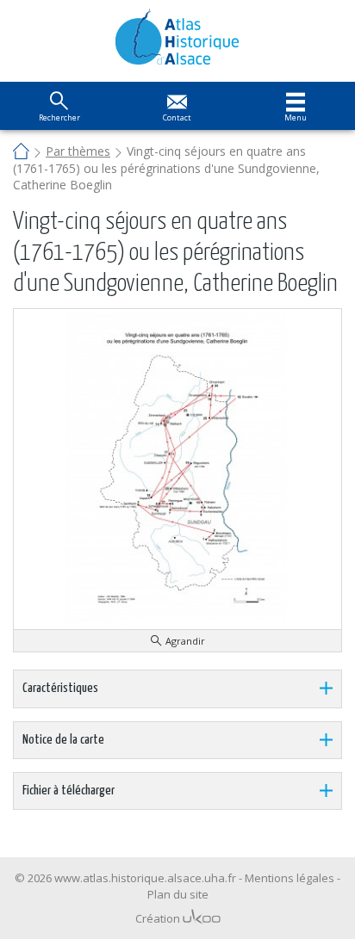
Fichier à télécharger (68, 790)
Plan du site (178, 894)
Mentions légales (289, 878)
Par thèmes (78, 151)
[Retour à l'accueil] (177, 37)
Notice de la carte (63, 739)
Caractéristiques (60, 688)
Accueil (21, 152)
